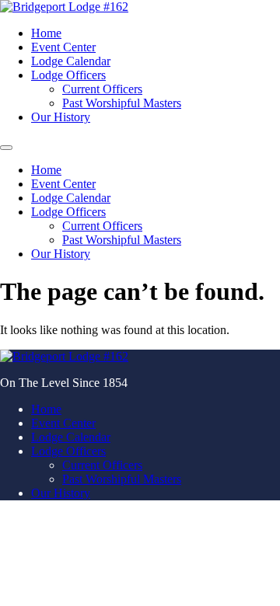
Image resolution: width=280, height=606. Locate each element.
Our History (60, 117)
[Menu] (6, 147)
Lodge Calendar (70, 61)
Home (46, 33)
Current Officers (102, 89)
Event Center (63, 47)
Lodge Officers (68, 75)
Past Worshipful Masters (121, 103)
